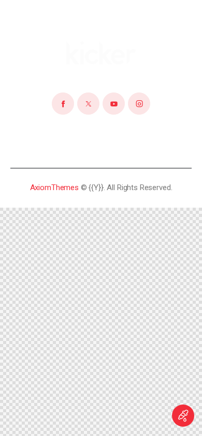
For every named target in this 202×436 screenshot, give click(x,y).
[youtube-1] (114, 103)
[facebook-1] (63, 103)
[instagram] (139, 103)
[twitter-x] (88, 103)
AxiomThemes (54, 187)
